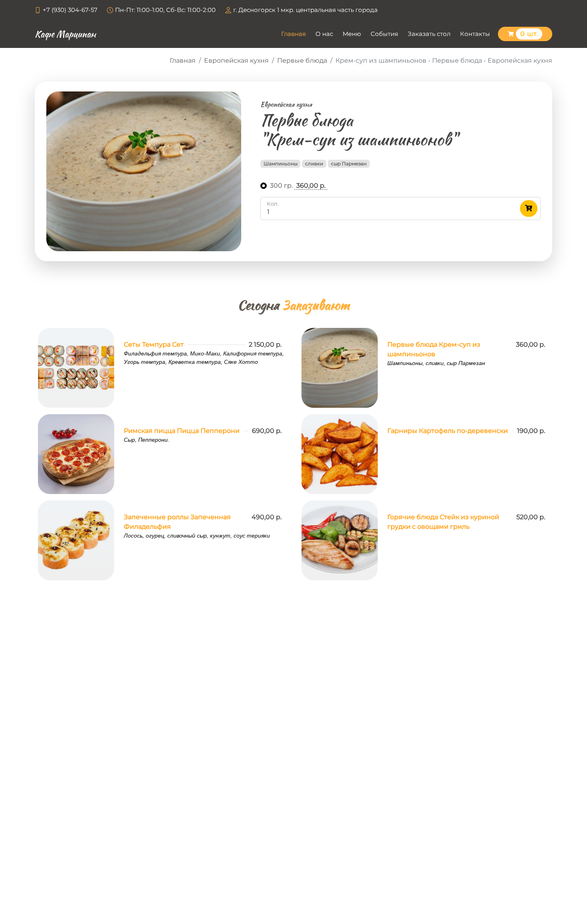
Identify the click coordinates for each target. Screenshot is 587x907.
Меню (352, 34)
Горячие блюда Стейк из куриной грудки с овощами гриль (443, 521)
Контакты (475, 34)
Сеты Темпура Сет (154, 344)
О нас (324, 34)
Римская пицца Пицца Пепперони (182, 431)
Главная (293, 34)
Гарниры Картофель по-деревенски (447, 431)
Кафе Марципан (65, 34)
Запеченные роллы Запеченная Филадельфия (177, 521)
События (384, 34)
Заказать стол (429, 34)
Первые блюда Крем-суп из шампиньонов (433, 349)
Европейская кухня (236, 60)
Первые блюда (302, 60)
